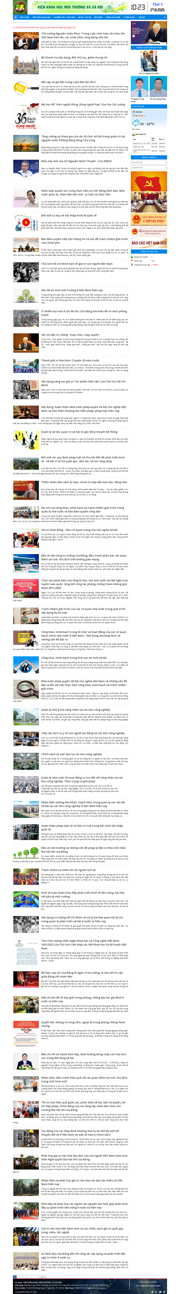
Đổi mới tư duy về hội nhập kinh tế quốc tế (69, 215)
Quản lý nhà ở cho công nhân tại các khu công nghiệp (75, 709)
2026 (161, 10)
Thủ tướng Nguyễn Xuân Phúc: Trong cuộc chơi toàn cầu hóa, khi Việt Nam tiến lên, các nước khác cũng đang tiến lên (83, 35)
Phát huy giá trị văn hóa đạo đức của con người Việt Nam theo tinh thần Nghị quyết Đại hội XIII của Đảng (84, 1157)
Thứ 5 (157, 4)
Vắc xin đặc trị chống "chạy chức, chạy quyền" (70, 335)
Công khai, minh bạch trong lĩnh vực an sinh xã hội (74, 657)
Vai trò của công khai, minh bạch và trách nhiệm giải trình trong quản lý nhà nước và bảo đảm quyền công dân (82, 509)
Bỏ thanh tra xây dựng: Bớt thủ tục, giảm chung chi (74, 57)
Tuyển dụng (129, 17)
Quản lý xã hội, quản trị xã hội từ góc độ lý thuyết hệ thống (79, 432)
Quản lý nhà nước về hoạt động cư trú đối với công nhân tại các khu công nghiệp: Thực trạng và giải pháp (82, 779)
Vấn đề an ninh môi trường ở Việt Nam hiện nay (72, 290)
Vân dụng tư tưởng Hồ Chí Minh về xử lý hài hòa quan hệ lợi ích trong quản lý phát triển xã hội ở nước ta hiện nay (82, 919)
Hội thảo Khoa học (42, 17)
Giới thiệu (24, 17)
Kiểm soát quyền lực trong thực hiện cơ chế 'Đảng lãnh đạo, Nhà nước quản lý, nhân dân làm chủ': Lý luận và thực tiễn (83, 192)
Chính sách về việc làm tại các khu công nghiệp (71, 754)
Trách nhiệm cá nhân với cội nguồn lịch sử (68, 870)
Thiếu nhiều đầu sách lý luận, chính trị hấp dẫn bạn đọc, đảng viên (84, 482)
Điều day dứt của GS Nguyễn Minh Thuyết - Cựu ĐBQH (76, 161)
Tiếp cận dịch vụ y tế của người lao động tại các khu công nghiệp (83, 733)
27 (152, 10)
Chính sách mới (113, 17)
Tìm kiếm (26, 22)
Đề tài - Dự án (84, 17)
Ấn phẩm (98, 17)
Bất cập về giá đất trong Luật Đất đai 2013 (68, 82)
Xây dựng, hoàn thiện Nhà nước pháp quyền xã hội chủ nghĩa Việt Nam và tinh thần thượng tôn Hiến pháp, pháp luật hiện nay (83, 409)
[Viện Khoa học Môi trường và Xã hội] (22, 7)
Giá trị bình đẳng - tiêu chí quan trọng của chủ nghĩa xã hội (79, 530)
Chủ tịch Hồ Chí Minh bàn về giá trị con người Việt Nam (77, 263)
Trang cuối (42, 1277)
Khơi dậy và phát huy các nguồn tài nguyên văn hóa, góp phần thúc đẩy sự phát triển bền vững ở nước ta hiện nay (84, 1205)
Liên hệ (141, 17)
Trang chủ (16, 22)
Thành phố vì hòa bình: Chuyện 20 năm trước (70, 360)
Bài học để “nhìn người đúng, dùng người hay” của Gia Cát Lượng (83, 104)
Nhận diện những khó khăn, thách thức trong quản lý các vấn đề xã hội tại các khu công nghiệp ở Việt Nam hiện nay (83, 804)
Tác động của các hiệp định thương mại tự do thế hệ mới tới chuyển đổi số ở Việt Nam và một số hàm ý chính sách (80, 1133)
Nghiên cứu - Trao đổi (64, 17)
